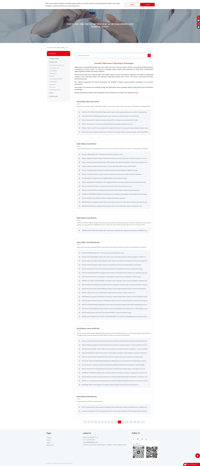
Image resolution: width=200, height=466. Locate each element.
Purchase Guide (53, 62)
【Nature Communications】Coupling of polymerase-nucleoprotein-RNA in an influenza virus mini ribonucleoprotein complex (110, 120)
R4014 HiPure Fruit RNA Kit (87, 218)
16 (138, 422)
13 (127, 422)
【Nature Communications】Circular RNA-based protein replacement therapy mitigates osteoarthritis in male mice (107, 124)
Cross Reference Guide (54, 68)
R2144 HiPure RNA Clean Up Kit (88, 101)
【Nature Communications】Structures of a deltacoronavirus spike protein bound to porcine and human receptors (107, 186)
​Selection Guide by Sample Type (56, 65)
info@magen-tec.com (92, 442)
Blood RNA (52, 76)
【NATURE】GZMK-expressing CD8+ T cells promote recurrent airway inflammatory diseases (103, 253)
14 (130, 422)
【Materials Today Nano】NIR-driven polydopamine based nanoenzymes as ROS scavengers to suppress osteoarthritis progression (110, 190)
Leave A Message (192, 464)
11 (119, 422)
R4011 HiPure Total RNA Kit (86, 144)
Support (48, 442)
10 (115, 422)
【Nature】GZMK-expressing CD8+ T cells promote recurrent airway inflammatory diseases (102, 154)
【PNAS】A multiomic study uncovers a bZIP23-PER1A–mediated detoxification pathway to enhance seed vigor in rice (108, 292)
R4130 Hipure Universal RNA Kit (88, 328)
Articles (51, 92)
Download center (53, 96)
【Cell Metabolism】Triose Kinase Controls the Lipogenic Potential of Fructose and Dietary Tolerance (104, 178)
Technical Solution (54, 58)
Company (49, 437)
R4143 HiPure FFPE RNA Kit (87, 396)
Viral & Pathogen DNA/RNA (55, 79)
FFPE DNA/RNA (53, 70)
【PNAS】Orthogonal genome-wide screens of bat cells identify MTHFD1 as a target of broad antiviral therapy (106, 312)
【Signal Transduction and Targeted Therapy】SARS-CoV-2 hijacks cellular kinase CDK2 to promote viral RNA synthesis (109, 166)
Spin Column (52, 87)
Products (49, 440)
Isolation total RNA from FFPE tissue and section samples (90, 401)
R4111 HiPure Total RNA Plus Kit (88, 242)
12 (123, 422)
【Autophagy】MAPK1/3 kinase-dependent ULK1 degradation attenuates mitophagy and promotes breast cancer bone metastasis (110, 384)
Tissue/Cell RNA (53, 73)
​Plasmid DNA (52, 84)
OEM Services (50, 445)
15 (134, 422)
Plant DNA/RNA (53, 81)
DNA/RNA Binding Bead (55, 89)
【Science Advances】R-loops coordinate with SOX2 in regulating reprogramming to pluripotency (103, 198)
